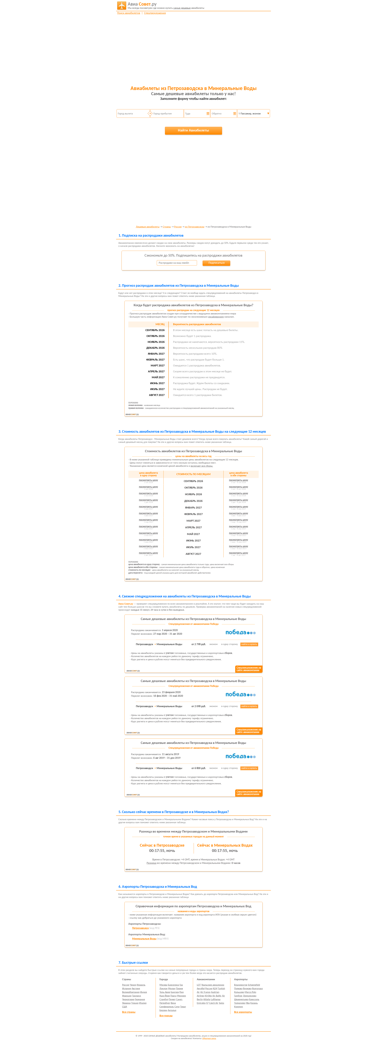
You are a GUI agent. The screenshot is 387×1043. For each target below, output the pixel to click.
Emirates (201, 1003)
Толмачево (239, 1003)
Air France (205, 992)
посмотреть (148, 480)
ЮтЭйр (208, 996)
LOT (199, 985)
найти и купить (249, 644)
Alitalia (206, 999)
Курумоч (238, 1007)
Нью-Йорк (164, 996)
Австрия (136, 988)
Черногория (128, 999)
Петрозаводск (140, 928)
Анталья (172, 1010)
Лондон (163, 988)
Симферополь (166, 1007)
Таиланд (136, 996)
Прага (173, 996)
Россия (178, 227)
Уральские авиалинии (212, 985)
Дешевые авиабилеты (147, 227)
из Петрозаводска (194, 227)
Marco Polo (250, 992)
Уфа (248, 1003)
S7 (207, 1003)
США (124, 1007)
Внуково (247, 988)
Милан (171, 988)
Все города (165, 1015)
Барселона (173, 985)
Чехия (133, 985)
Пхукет (172, 999)
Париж (179, 988)
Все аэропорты (243, 1012)
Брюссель (254, 999)
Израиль (141, 985)
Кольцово (239, 992)
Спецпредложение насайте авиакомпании (249, 669)
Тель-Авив (164, 992)
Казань (254, 1003)
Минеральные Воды (144, 938)
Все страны (128, 1012)
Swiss (221, 1003)
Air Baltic (216, 996)
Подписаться (216, 262)
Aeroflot (201, 988)
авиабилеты (166, 5)
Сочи (177, 1007)
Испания (126, 988)
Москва (163, 985)
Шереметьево (241, 999)
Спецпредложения (155, 13)
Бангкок (175, 992)
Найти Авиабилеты (193, 130)
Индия (143, 992)
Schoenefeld (254, 985)
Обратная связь (209, 1038)
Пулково (238, 988)
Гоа (181, 985)
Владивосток (240, 985)
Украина (126, 1003)
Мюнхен (181, 996)
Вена (173, 1003)
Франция (127, 996)
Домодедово (249, 996)
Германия (140, 999)
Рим (181, 992)
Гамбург (238, 996)
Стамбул (163, 999)
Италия (142, 1003)
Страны (167, 227)
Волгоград (257, 988)
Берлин (163, 1010)
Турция (134, 1003)
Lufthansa (215, 999)
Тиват (183, 1007)
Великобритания (131, 992)
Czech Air (213, 1003)
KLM (215, 988)
